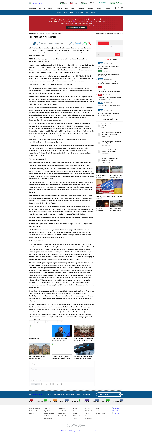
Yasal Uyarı (95, 431)
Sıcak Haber (88, 418)
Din (76, 12)
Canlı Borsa (61, 408)
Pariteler (96, 400)
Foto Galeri (81, 8)
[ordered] (50, 384)
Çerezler (76, 431)
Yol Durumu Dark (34, 411)
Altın (32, 322)
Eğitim (81, 12)
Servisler (42, 8)
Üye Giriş (98, 408)
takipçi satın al (48, 418)
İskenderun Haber (33, 33)
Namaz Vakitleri (42, 400)
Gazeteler (108, 8)
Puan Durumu (76, 400)
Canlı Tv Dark (47, 408)
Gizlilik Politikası (69, 431)
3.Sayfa (59, 12)
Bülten (71, 12)
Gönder (35, 384)
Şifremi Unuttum (100, 413)
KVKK (80, 431)
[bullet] (53, 384)
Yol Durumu (106, 400)
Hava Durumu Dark (34, 408)
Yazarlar (99, 8)
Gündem (50, 8)
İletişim (63, 431)
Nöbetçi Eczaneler (49, 413)
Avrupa (65, 12)
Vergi (60, 322)
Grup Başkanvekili (40, 322)
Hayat (87, 12)
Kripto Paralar (118, 400)
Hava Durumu (64, 400)
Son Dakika (32, 8)
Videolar (90, 8)
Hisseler (86, 400)
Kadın (73, 8)
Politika (93, 12)
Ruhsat (49, 322)
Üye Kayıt (98, 411)
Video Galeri (88, 411)
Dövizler (75, 411)
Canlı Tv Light (33, 413)
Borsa (31, 400)
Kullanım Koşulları (87, 431)
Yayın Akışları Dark (49, 411)
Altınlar (75, 408)
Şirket (54, 322)
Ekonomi (59, 8)
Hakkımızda (57, 431)
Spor (66, 8)
